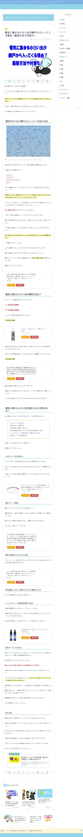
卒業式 (63, 24)
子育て (63, 85)
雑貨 (62, 77)
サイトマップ (15, 2)
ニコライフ (41, 7)
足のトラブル (64, 40)
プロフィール (26, 2)
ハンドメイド (64, 90)
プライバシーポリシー (40, 2)
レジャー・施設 (65, 98)
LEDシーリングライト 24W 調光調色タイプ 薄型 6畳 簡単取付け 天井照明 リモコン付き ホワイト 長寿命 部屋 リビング (35, 487)
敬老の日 (63, 53)
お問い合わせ (54, 2)
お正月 (63, 20)
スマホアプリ (64, 94)
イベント (63, 28)
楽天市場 (20, 285)
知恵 (62, 69)
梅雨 (62, 44)
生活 (62, 36)
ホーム (5, 2)
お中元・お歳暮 (65, 48)
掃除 (62, 73)
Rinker (28, 332)
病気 (62, 65)
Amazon (11, 285)
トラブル (63, 32)
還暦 (62, 61)
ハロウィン (64, 57)
